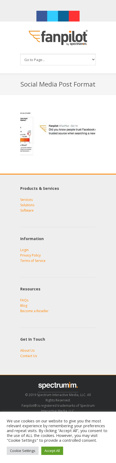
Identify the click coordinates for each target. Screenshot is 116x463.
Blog (23, 305)
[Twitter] (52, 16)
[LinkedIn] (63, 16)
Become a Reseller (34, 311)
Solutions (27, 205)
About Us (27, 350)
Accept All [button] (52, 450)
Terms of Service (33, 260)
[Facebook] (41, 16)
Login (24, 250)
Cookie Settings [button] (22, 450)
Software (27, 210)
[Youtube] (74, 16)
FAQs (24, 300)
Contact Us (28, 356)
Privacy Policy (30, 255)
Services (26, 199)
